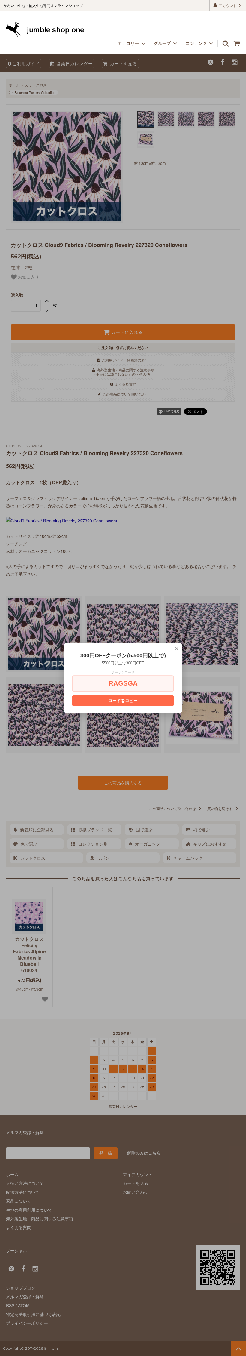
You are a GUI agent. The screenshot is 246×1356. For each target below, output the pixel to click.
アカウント (228, 5)
